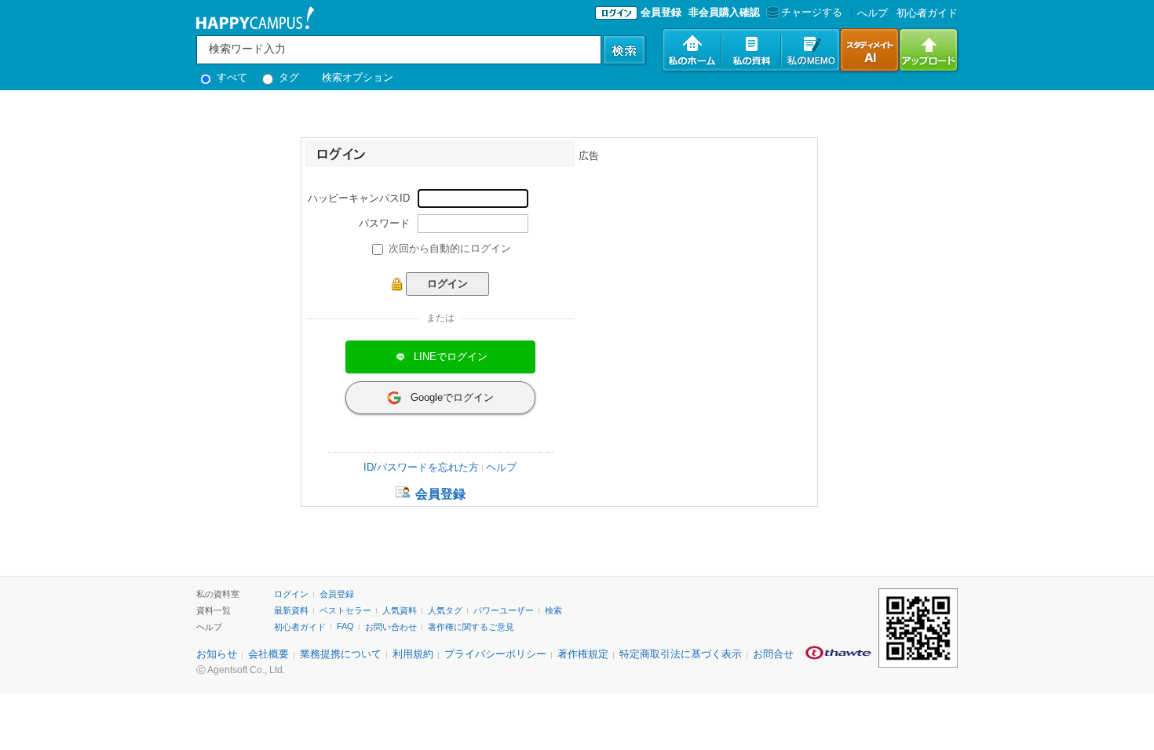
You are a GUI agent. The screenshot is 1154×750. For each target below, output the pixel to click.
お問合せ (773, 654)
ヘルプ (501, 467)
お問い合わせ (391, 627)
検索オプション (357, 77)
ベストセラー (345, 610)
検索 (553, 610)
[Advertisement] (696, 261)
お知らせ (216, 654)
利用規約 (413, 654)
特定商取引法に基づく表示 (680, 654)
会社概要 (268, 654)
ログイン (291, 594)
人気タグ (445, 610)
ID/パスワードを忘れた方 (421, 467)
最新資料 (291, 610)
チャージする (811, 12)
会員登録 (661, 12)
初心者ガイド (927, 13)
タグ (287, 77)
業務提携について (341, 654)
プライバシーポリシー (495, 654)
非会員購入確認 (724, 12)
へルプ (872, 13)
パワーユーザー (503, 610)
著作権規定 (582, 654)
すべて (230, 77)
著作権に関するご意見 (471, 627)
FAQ (345, 626)
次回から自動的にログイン (450, 248)
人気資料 (399, 610)
